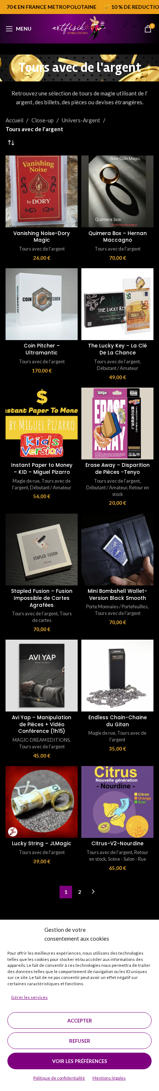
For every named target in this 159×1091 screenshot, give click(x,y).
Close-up (42, 120)
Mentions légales (109, 1078)
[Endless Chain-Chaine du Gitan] (117, 675)
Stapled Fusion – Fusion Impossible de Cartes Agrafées (41, 598)
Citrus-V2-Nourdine (117, 843)
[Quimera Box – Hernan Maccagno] (117, 191)
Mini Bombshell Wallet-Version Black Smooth (117, 595)
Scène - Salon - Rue (127, 859)
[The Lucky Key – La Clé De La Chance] (117, 304)
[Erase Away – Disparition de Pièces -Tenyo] (117, 423)
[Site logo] (79, 28)
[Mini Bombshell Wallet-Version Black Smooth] (117, 549)
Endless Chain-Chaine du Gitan (117, 721)
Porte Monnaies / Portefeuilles (117, 606)
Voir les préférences (79, 1061)
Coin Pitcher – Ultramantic (42, 349)
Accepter (79, 1021)
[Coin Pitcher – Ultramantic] (42, 304)
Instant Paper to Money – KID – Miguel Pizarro (41, 469)
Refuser (79, 1041)
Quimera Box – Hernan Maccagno (117, 237)
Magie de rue (26, 481)
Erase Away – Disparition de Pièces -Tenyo (117, 469)
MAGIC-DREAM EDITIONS (41, 740)
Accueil (14, 120)
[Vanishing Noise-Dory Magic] (42, 191)
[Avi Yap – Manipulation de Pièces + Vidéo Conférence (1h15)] (42, 675)
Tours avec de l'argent (42, 249)
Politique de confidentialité (59, 1078)
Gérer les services (29, 997)
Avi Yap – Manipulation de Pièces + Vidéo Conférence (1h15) (41, 724)
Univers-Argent (81, 120)
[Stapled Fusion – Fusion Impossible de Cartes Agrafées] (42, 549)
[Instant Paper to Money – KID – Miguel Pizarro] (42, 423)
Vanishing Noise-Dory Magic (41, 237)
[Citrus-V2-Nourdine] (117, 802)
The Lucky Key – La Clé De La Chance (117, 349)
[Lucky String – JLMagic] (42, 802)
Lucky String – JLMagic (41, 843)
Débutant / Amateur (117, 368)
